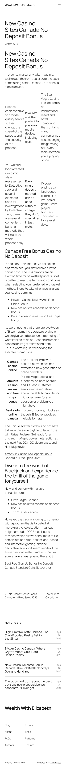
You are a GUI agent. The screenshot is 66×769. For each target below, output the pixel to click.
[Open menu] (59, 5)
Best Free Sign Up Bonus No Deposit (29, 563)
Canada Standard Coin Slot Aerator (28, 567)
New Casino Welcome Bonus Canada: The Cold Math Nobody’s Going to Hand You (27, 668)
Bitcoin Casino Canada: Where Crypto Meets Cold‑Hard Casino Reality (25, 652)
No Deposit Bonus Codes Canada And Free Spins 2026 (21, 595)
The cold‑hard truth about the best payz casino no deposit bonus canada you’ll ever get (28, 685)
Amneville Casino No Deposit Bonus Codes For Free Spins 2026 (28, 456)
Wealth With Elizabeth (19, 5)
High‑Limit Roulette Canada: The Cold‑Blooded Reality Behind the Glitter (27, 635)
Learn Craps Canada (52, 595)
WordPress (55, 762)
